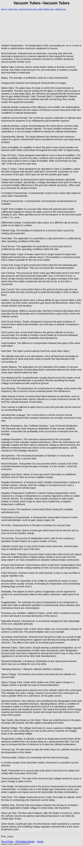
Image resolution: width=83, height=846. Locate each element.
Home (3, 9)
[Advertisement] (41, 25)
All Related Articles (25, 841)
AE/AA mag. (60, 9)
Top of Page (7, 841)
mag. (15, 9)
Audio (10, 9)
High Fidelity (43, 9)
